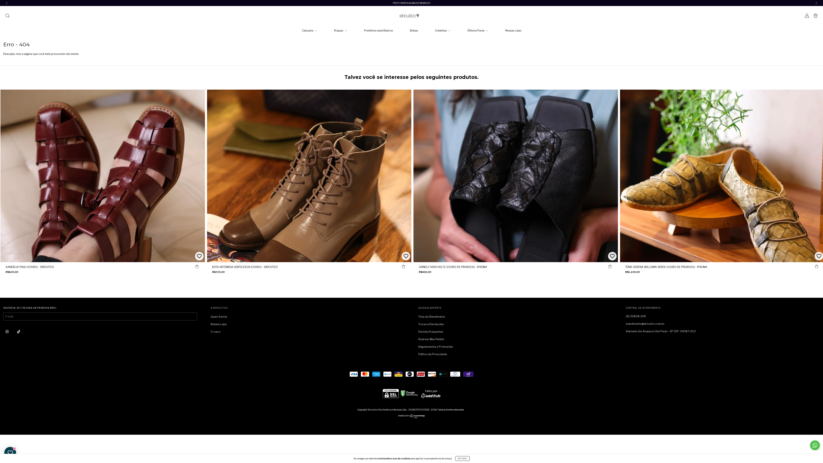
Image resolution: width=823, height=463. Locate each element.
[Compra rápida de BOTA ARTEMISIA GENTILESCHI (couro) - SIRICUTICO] (403, 266)
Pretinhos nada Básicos (378, 30)
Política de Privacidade (432, 354)
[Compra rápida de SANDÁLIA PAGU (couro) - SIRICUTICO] (197, 266)
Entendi (462, 458)
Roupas (339, 30)
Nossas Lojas (513, 30)
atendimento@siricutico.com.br (645, 323)
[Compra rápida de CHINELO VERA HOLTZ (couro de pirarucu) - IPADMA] (610, 266)
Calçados (308, 30)
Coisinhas (441, 30)
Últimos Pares (476, 30)
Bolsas (414, 30)
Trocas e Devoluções (431, 324)
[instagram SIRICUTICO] (7, 331)
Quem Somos (219, 316)
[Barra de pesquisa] (7, 16)
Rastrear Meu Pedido (431, 339)
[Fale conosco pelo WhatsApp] (815, 445)
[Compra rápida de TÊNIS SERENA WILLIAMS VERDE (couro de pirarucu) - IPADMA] (816, 266)
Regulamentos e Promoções (435, 346)
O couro (215, 331)
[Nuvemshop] (411, 417)
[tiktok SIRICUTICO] (19, 331)
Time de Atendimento (431, 316)
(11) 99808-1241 (636, 316)
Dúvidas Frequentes (430, 331)
